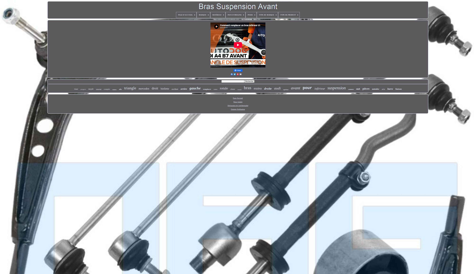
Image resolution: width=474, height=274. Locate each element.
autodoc (375, 89)
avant (295, 88)
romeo (215, 89)
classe (232, 89)
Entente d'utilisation (238, 109)
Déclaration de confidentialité (238, 106)
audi (277, 88)
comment (351, 89)
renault (239, 89)
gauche (195, 88)
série (383, 89)
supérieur (285, 89)
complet (107, 89)
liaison (398, 89)
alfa (120, 89)
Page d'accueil (238, 98)
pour (307, 88)
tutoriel (98, 89)
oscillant (175, 89)
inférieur (320, 88)
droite (268, 88)
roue (76, 89)
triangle (130, 88)
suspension (336, 88)
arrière (184, 89)
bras (247, 87)
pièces (366, 88)
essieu (258, 88)
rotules (114, 89)
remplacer (207, 89)
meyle (91, 89)
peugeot (83, 89)
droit (155, 88)
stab (358, 89)
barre (390, 88)
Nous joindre (237, 102)
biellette (165, 88)
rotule (224, 88)
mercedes (144, 88)
